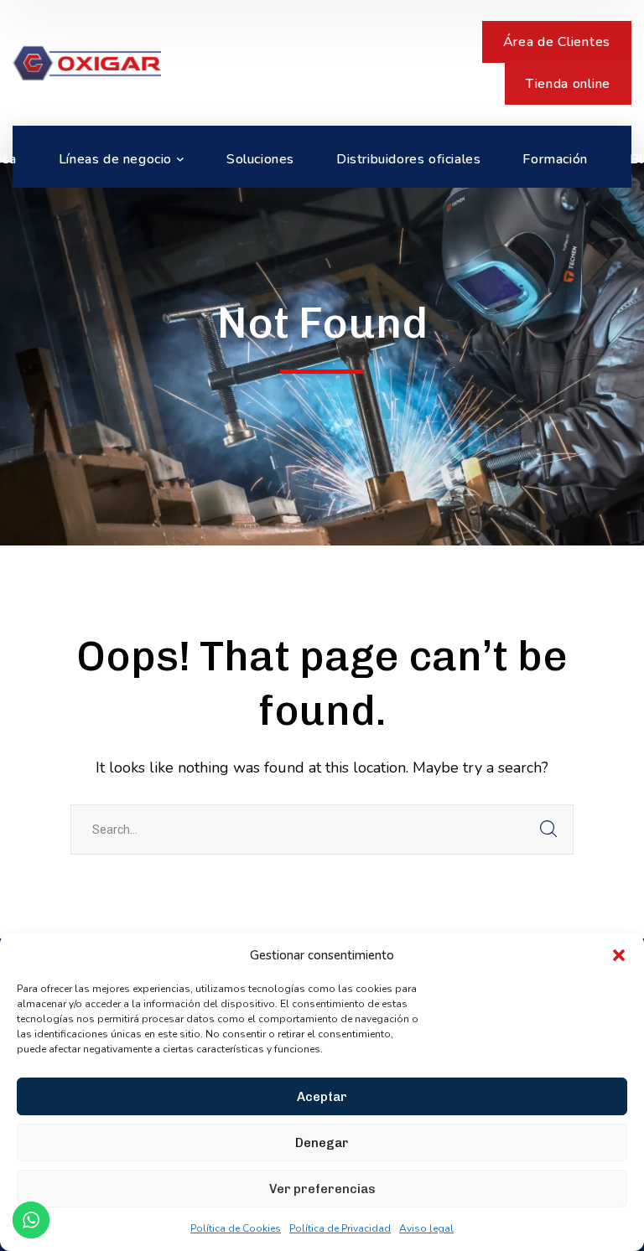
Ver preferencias (322, 1189)
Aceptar (322, 1096)
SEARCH (548, 829)
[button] (618, 955)
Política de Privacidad (340, 1228)
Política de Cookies (235, 1228)
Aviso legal (426, 1228)
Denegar (322, 1142)
